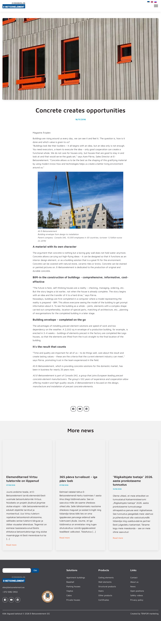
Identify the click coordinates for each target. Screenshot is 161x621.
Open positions (137, 591)
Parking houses (73, 586)
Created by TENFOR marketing (144, 613)
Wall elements (104, 582)
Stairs (101, 591)
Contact (133, 577)
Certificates (103, 600)
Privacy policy (136, 600)
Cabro (69, 595)
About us (134, 582)
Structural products (107, 586)
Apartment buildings (75, 577)
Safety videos (136, 595)
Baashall (70, 582)
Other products (105, 595)
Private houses (73, 600)
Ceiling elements (106, 577)
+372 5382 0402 (10, 592)
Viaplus (69, 591)
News (132, 586)
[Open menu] (155, 5)
